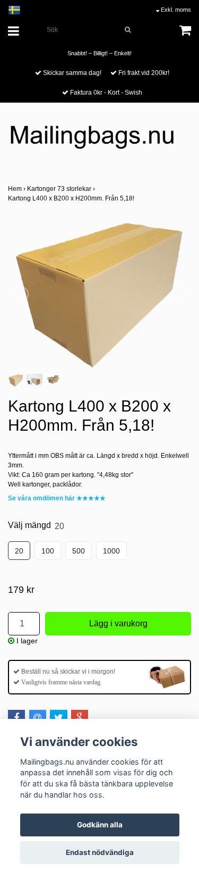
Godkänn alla (100, 824)
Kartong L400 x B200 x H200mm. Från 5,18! (72, 198)
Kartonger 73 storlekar (62, 188)
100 (47, 551)
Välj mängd (36, 525)
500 (78, 551)
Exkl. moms (175, 9)
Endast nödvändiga (100, 852)
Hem (17, 188)
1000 (111, 551)
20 (19, 551)
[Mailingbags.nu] (99, 141)
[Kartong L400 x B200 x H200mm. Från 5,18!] (99, 294)
